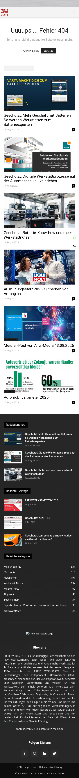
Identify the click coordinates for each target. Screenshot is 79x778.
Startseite (48, 51)
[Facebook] (24, 753)
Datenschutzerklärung (50, 767)
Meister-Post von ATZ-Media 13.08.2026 (39, 345)
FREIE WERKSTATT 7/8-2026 (41, 500)
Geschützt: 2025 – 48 (37, 518)
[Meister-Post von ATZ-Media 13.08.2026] (39, 323)
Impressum (30, 767)
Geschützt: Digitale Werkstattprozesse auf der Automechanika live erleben (39, 178)
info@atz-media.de (52, 729)
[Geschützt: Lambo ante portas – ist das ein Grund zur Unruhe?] (13, 540)
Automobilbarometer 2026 (26, 397)
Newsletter (10, 283)
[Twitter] (54, 753)
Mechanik (9, 109)
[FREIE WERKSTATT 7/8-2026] (13, 505)
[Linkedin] (44, 753)
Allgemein (9, 226)
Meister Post (11, 339)
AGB (19, 767)
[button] (74, 12)
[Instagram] (34, 753)
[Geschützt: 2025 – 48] (13, 522)
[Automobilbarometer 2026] (39, 375)
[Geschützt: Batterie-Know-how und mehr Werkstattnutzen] (39, 210)
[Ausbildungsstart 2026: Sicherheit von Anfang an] (39, 267)
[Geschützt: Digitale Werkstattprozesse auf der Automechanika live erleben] (39, 154)
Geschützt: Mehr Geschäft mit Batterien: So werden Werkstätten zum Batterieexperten (37, 120)
